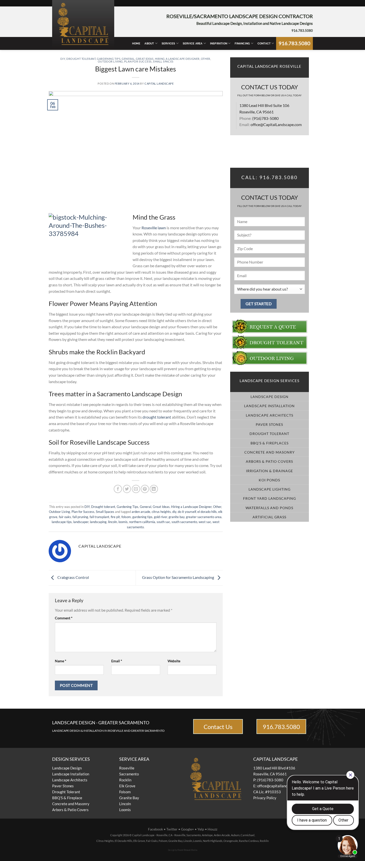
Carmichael (248, 835)
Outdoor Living (110, 61)
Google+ (187, 829)
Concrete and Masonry (70, 803)
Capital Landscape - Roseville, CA (152, 835)
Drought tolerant (81, 58)
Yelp (200, 829)
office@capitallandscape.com (280, 786)
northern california (142, 522)
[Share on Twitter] (127, 489)
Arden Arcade (222, 835)
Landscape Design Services (269, 381)
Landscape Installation (70, 774)
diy (174, 512)
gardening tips (142, 517)
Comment (64, 618)
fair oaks (65, 517)
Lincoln (125, 803)
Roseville (126, 768)
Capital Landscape (159, 83)
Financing (242, 43)
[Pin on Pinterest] (145, 489)
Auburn (235, 835)
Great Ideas (144, 58)
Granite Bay (129, 797)
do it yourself (187, 512)
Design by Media (182, 850)
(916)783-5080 (265, 118)
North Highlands (212, 840)
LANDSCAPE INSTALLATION (269, 406)
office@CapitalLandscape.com (276, 124)
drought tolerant (157, 417)
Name (60, 661)
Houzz (212, 829)
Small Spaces (163, 61)
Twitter (172, 829)
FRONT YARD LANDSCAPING (269, 498)
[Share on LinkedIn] (154, 489)
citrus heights (161, 512)
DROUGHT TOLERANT (269, 433)
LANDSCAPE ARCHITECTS (269, 415)
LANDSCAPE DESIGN (270, 397)
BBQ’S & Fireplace (67, 797)
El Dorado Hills (123, 840)
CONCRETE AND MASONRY (269, 452)
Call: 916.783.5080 (269, 177)
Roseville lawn (154, 227)
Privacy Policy (264, 797)
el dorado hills (207, 512)
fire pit (115, 517)
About (149, 43)
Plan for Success (138, 61)
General (128, 58)
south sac (163, 522)
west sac (205, 522)
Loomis (125, 809)
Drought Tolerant (66, 792)
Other (205, 58)
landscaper (80, 522)
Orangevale (230, 840)
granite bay (176, 517)
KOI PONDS (269, 480)
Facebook (155, 829)
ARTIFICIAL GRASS (269, 517)
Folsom (125, 792)
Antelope (207, 835)
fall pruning (80, 517)
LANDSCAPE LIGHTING (270, 489)
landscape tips (62, 522)
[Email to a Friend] (136, 489)
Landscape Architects (69, 780)
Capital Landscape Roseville (269, 66)
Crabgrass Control (73, 577)
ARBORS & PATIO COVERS (269, 461)
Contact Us (218, 726)
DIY (62, 58)
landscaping (98, 522)
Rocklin (125, 780)
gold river (160, 517)
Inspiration (218, 43)
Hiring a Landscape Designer (177, 58)
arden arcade (141, 512)
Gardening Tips (108, 58)
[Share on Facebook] (118, 489)
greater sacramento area (203, 517)
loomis (123, 522)
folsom (126, 517)
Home (136, 43)
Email (116, 661)
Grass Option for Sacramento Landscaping (178, 577)
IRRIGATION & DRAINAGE (269, 471)
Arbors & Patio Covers (70, 809)
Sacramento (129, 774)
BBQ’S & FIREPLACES (270, 443)
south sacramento (184, 522)
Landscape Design (67, 768)
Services (168, 43)
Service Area (193, 43)
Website (174, 661)
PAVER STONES (269, 424)
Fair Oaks (152, 840)
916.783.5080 (302, 31)
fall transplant (99, 517)
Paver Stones (63, 786)
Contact (264, 43)
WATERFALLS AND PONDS (269, 508)
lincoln (112, 522)
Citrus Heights (105, 840)
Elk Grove (127, 786)
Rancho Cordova (249, 840)
